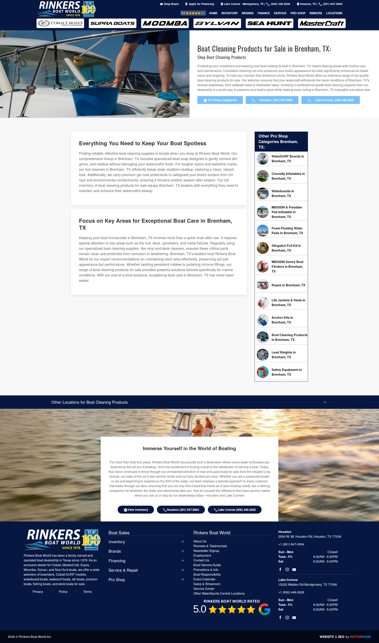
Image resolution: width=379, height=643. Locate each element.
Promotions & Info (205, 569)
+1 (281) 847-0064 (291, 544)
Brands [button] (248, 13)
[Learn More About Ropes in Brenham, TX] (281, 285)
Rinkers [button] (316, 13)
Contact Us (201, 560)
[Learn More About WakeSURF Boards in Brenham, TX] (281, 159)
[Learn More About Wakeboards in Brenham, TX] (281, 193)
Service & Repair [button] (123, 570)
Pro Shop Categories (222, 100)
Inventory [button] (229, 13)
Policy (63, 591)
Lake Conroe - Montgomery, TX (244, 4)
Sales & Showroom (206, 584)
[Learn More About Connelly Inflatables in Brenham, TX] (281, 176)
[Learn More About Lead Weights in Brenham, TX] (281, 355)
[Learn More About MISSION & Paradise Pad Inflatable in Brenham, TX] (281, 212)
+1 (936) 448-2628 (291, 592)
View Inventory (138, 509)
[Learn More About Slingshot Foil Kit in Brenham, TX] (281, 248)
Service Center (203, 588)
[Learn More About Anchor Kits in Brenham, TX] (281, 320)
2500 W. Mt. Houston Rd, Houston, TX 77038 (309, 536)
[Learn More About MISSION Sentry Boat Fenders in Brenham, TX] (281, 266)
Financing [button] (117, 560)
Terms (87, 591)
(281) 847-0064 (332, 4)
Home (213, 13)
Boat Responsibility (207, 574)
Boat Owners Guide (207, 565)
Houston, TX (308, 4)
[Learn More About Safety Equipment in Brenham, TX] (281, 372)
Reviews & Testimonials (188, 13)
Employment (202, 555)
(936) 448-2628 (280, 4)
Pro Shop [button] (298, 13)
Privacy (38, 591)
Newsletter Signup (206, 550)
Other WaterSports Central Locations (219, 593)
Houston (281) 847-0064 (183, 509)
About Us (199, 541)
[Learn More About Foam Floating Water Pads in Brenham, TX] (281, 230)
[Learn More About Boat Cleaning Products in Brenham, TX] (281, 337)
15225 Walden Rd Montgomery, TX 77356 (307, 584)
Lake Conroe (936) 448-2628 (237, 509)
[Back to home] (66, 9)
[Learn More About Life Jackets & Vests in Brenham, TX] (281, 302)
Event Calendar (204, 579)
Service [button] (280, 13)
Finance (264, 13)
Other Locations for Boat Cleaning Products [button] (89, 402)
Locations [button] (334, 13)
